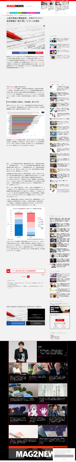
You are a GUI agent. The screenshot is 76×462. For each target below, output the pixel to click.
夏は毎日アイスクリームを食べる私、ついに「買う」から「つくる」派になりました (63, 122)
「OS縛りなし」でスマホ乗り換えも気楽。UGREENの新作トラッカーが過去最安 (63, 150)
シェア (14, 52)
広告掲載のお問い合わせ (55, 336)
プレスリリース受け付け (55, 338)
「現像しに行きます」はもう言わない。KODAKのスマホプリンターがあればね (63, 170)
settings (63, 459)
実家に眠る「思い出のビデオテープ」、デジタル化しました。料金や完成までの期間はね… (63, 99)
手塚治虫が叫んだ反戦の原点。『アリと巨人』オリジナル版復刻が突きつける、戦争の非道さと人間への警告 (37, 419)
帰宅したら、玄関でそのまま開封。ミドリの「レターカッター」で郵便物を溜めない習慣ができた (63, 109)
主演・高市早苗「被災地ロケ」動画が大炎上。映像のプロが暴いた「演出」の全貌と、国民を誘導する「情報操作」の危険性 (57, 419)
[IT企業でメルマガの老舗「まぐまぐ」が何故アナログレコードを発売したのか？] (53, 53)
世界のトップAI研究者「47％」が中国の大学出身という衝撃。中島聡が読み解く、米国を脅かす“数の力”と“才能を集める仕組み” (58, 8)
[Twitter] (27, 6)
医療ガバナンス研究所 (12, 88)
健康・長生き (14, 306)
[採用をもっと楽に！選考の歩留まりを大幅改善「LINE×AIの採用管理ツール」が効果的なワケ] (53, 42)
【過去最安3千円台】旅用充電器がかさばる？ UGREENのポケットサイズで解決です (63, 114)
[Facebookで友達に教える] (16, 321)
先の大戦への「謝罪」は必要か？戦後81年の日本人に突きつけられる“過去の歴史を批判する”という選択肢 (65, 7)
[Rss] (29, 6)
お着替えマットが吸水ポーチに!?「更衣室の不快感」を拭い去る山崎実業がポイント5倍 (63, 144)
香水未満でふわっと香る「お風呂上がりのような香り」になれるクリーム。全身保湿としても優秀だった (63, 133)
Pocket (40, 52)
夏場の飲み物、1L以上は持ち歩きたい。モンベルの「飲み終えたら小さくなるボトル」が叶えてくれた (63, 128)
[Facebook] (26, 6)
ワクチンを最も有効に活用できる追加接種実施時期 (23, 271)
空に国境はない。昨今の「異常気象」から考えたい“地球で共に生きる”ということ (37, 377)
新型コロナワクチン (31, 306)
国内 (9, 23)
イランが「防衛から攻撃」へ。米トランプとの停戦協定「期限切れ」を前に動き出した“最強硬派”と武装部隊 (63, 230)
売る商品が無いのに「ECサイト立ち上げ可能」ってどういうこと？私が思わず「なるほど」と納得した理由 (63, 56)
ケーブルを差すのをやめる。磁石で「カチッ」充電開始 (59, 118)
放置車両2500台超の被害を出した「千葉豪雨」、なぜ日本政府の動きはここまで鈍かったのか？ (44, 7)
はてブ (22, 52)
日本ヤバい (39, 306)
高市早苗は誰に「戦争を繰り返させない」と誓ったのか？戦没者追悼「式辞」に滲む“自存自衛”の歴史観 (51, 7)
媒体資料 (52, 335)
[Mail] (31, 6)
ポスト (32, 52)
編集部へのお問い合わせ (55, 337)
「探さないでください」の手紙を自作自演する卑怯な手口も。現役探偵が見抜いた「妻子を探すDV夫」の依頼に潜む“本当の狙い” (23, 441)
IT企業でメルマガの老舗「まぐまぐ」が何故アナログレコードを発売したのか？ (63, 51)
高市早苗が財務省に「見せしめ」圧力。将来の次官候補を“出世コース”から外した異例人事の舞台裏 (63, 165)
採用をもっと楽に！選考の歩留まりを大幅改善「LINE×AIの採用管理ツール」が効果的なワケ (63, 40)
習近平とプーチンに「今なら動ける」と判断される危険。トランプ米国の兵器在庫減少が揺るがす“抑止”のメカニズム (18, 419)
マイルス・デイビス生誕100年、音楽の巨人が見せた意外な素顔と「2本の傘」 (63, 160)
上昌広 (9, 306)
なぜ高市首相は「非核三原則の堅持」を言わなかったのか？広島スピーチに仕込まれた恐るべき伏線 (63, 265)
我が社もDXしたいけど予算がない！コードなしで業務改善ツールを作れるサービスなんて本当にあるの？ (63, 104)
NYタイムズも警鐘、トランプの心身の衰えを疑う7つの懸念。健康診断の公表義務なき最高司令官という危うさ (63, 260)
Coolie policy (63, 453)
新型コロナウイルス (22, 306)
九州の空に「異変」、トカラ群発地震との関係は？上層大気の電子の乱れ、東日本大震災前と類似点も (63, 280)
